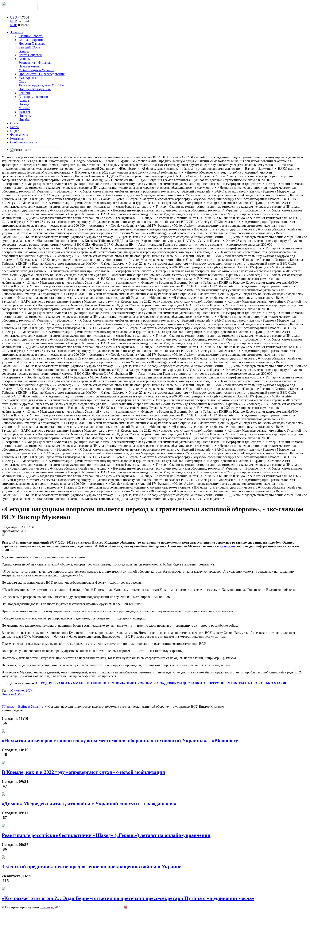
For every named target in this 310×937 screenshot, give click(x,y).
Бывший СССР (29, 47)
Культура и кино (30, 77)
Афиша (24, 100)
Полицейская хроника (35, 89)
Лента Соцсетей (30, 55)
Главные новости (31, 36)
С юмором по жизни (33, 96)
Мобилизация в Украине (36, 70)
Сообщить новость (23, 142)
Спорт (23, 81)
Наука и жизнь (29, 66)
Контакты (17, 138)
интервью (227, 546)
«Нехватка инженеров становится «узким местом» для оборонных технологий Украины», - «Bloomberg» (121, 740)
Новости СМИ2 (13, 694)
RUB (13, 25)
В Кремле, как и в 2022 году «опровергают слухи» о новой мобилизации (83, 772)
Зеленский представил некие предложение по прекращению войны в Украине (91, 866)
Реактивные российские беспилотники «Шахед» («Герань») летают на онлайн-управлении (106, 835)
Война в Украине (31, 40)
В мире (24, 51)
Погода (24, 104)
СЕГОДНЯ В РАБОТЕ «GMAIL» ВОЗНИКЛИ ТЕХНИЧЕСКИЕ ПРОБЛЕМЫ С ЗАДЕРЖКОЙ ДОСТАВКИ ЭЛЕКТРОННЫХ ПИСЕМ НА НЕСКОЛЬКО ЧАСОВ (161, 683)
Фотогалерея (19, 134)
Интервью (26, 115)
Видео (14, 131)
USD (13, 17)
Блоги (14, 127)
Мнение (24, 108)
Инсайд (24, 119)
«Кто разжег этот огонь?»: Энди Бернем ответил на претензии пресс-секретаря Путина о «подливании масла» (128, 898)
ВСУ (29, 690)
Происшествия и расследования (42, 74)
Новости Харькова (32, 43)
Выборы (25, 59)
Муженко (17, 690)
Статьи (15, 123)
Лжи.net (24, 112)
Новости (16, 32)
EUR (13, 21)
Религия (24, 93)
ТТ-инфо (46, 907)
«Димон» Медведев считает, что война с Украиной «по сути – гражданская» (89, 803)
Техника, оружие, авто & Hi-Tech (42, 85)
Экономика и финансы (35, 62)
